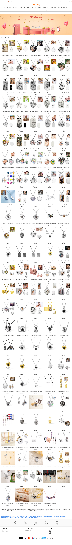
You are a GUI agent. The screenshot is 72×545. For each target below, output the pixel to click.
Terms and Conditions (5, 531)
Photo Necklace (12, 12)
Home (2, 12)
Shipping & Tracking (28, 530)
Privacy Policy (4, 532)
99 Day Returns (27, 532)
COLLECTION (53, 7)
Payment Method (4, 534)
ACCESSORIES (38, 7)
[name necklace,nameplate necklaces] (36, 4)
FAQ (25, 531)
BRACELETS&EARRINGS (29, 7)
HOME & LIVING (46, 7)
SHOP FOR (9, 7)
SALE (5, 7)
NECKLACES (15, 7)
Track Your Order (3, 1)
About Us (3, 530)
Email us (50, 530)
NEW (59, 7)
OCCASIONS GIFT (64, 7)
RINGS (21, 7)
